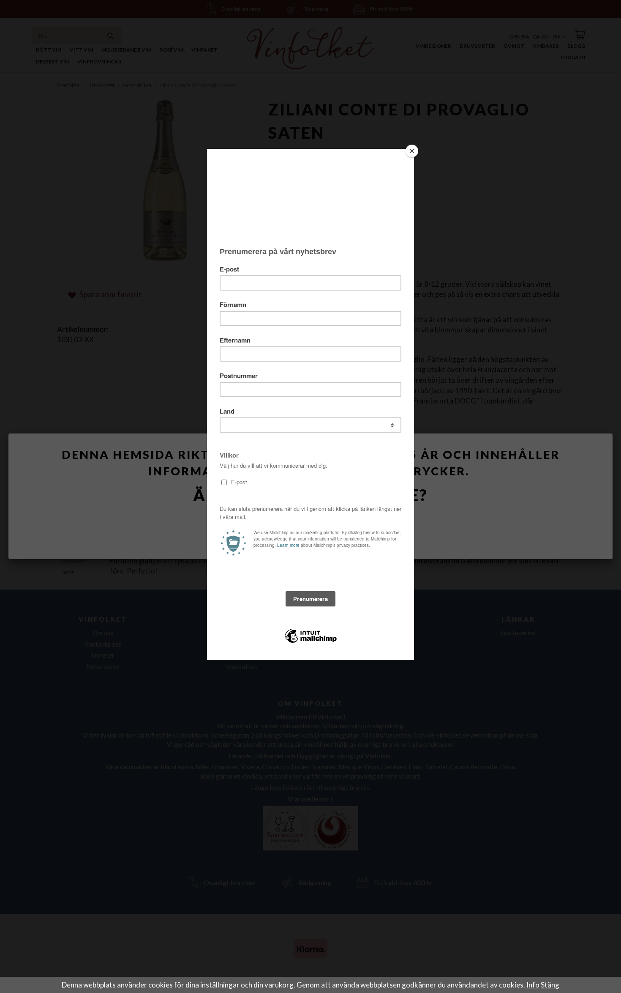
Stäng (550, 984)
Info (532, 984)
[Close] (412, 151)
